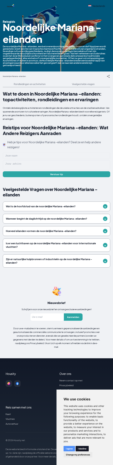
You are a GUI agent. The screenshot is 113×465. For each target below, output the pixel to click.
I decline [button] (82, 448)
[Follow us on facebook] (17, 383)
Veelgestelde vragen (83, 84)
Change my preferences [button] (78, 454)
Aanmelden (73, 317)
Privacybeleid (66, 385)
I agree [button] (69, 448)
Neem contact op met (71, 380)
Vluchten (10, 418)
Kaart (8, 414)
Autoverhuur (12, 423)
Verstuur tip (56, 174)
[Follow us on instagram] (9, 383)
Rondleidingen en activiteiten (30, 84)
